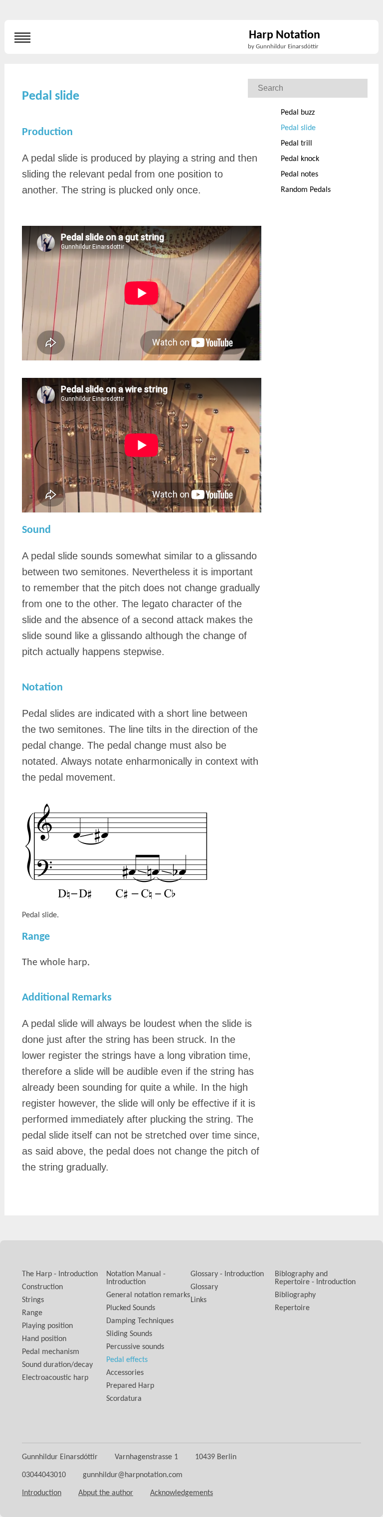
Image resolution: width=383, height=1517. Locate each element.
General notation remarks (148, 1295)
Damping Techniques (140, 1321)
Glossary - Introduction (227, 1274)
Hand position (44, 1339)
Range (32, 1313)
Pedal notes (299, 174)
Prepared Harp (130, 1386)
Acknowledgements (181, 1493)
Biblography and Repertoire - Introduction (315, 1278)
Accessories (125, 1373)
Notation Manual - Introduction (136, 1278)
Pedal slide (298, 128)
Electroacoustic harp (55, 1378)
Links (198, 1300)
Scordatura (124, 1399)
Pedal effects (127, 1360)
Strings (33, 1300)
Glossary (204, 1287)
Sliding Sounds (129, 1334)
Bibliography (295, 1295)
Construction (42, 1287)
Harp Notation (284, 35)
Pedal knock (300, 159)
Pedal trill (296, 144)
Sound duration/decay (57, 1365)
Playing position (47, 1326)
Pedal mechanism (50, 1352)
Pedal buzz (298, 113)
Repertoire (292, 1308)
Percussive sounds (135, 1347)
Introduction (41, 1493)
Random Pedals (306, 190)
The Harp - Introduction (60, 1274)
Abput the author (105, 1493)
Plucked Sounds (130, 1308)
